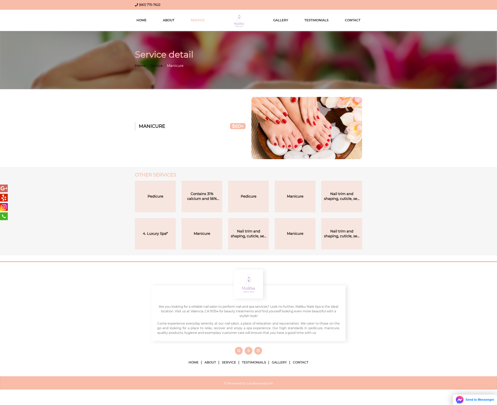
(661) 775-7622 (149, 5)
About (169, 20)
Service (198, 20)
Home (141, 20)
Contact (353, 20)
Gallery (280, 20)
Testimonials (316, 20)
